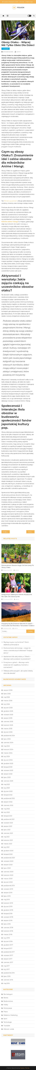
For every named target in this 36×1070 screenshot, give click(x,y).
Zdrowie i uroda (9, 1029)
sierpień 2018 (8, 920)
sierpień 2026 (8, 690)
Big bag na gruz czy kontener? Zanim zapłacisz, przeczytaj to (16, 643)
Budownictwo (8, 1001)
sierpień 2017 (8, 959)
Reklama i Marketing (10, 1015)
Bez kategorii (8, 994)
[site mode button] (29, 16)
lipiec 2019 (7, 896)
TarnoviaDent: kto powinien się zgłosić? (31, 532)
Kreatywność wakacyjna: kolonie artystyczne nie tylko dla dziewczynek (16, 595)
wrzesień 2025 (8, 714)
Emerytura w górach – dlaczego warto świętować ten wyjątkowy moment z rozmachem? (16, 665)
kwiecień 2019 (8, 903)
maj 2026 (7, 697)
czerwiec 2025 (8, 721)
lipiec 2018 (7, 924)
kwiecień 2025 (8, 725)
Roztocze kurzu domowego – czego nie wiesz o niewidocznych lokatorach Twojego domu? (18, 650)
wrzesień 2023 (8, 770)
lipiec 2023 (7, 777)
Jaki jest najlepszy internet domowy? (7, 532)
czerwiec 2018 (8, 927)
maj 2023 (7, 784)
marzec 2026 (8, 700)
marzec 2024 (8, 753)
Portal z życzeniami (10, 201)
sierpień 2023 (8, 774)
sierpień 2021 (8, 826)
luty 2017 (7, 969)
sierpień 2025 (8, 718)
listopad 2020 (8, 854)
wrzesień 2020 (8, 861)
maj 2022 (7, 809)
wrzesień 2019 (8, 889)
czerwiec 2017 (8, 962)
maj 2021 (7, 837)
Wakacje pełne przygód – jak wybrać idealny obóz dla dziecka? (18, 672)
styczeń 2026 (8, 708)
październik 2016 (9, 973)
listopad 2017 (8, 948)
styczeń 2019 (8, 906)
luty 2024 (7, 756)
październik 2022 (9, 798)
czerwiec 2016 (8, 980)
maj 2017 (7, 966)
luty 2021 (7, 847)
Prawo (6, 1011)
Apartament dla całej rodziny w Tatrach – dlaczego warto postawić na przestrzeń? (17, 658)
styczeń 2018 (8, 941)
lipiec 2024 (7, 739)
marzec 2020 (8, 878)
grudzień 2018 (8, 910)
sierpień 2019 (8, 892)
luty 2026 (7, 704)
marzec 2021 (8, 844)
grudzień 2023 (8, 763)
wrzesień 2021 (8, 823)
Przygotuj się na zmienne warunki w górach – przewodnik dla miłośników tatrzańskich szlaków (17, 624)
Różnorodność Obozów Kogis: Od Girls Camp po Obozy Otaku (17, 566)
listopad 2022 (8, 795)
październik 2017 (9, 952)
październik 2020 (9, 858)
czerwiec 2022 (8, 805)
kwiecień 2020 (8, 875)
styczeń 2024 (8, 760)
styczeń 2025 (8, 732)
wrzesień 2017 (8, 955)
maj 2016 (7, 983)
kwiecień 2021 (8, 840)
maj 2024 (7, 746)
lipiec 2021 (7, 830)
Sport (5, 1019)
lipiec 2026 (7, 694)
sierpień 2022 (8, 802)
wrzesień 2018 (8, 917)
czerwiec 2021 (8, 833)
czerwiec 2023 (8, 781)
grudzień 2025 (8, 711)
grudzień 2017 (8, 945)
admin (18, 52)
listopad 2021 (8, 816)
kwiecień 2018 (8, 931)
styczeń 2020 (8, 882)
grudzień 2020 (8, 851)
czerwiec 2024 (8, 742)
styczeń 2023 (8, 791)
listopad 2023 (8, 767)
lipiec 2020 (7, 868)
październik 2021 (9, 819)
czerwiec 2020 (8, 872)
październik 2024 (9, 735)
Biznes (22, 1)
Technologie (29, 1)
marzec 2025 (8, 728)
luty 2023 (7, 788)
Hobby (6, 1005)
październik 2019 (9, 885)
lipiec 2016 (7, 976)
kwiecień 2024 (8, 749)
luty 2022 (7, 812)
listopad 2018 (8, 913)
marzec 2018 (8, 934)
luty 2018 (7, 938)
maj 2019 (7, 899)
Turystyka (5, 48)
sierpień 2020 (8, 865)
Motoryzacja (8, 1008)
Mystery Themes (24, 1068)
